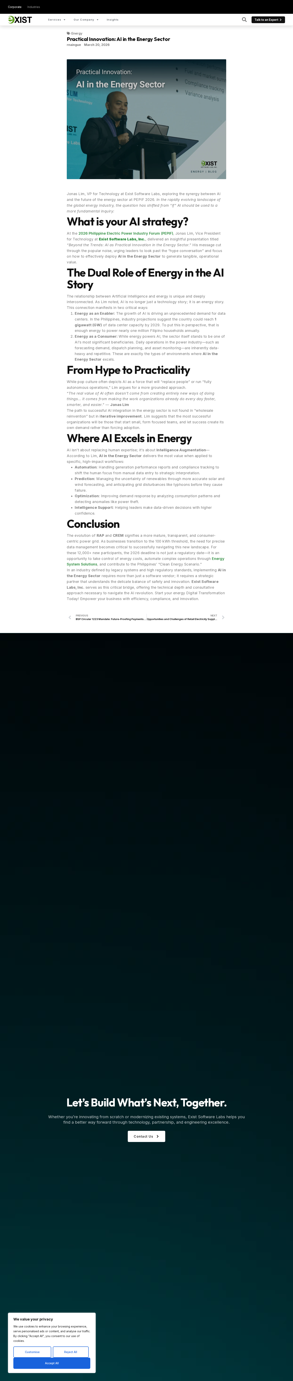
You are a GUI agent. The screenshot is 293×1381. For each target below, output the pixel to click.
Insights (113, 19)
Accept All (52, 1363)
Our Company (84, 19)
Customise (32, 1352)
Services (54, 19)
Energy (76, 33)
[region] (52, 1343)
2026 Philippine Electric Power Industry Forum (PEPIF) (126, 233)
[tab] (15, 7)
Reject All (70, 1352)
